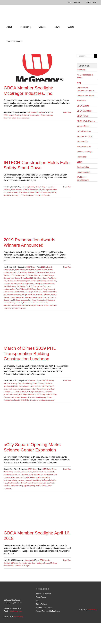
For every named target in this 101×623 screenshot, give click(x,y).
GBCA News (30, 267)
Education (81, 101)
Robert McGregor (47, 115)
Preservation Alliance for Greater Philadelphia (20, 306)
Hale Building (19, 292)
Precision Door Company (37, 397)
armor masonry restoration (24, 270)
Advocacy (81, 70)
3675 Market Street (49, 469)
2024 (51, 112)
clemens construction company (18, 281)
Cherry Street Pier (44, 278)
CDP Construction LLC (19, 275)
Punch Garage (92, 609)
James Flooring (42, 389)
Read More (67, 112)
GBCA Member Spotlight (12, 115)
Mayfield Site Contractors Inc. (36, 297)
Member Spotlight (37, 112)
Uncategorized (83, 172)
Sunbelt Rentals (44, 195)
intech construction (14, 295)
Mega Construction (38, 300)
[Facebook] (81, 589)
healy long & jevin (15, 389)
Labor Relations (84, 131)
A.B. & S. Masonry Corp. (13, 383)
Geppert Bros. (9, 292)
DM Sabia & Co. (22, 286)
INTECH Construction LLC (32, 190)
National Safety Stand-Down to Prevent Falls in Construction (28, 192)
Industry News (34, 187)
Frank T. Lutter (21, 289)
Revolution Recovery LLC (13, 195)
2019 (43, 267)
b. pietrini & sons (41, 270)
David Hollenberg (10, 286)
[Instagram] (95, 589)
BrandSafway (27, 383)
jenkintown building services (14, 480)
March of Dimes (20, 392)
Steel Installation (23, 118)
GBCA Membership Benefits (21, 563)
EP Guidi (45, 386)
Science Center (49, 483)
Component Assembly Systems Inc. (43, 281)
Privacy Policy (18, 617)
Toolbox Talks (83, 167)
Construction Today (85, 96)
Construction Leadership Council (85, 89)
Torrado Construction (11, 486)
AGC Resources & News (85, 76)
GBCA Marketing (84, 111)
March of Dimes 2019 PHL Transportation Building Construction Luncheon (30, 353)
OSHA (53, 192)
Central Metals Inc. (35, 275)
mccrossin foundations (33, 480)
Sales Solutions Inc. (30, 195)
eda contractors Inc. (18, 477)
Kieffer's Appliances (43, 295)
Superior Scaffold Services (23, 400)
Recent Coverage (84, 152)
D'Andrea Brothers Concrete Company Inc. (19, 283)
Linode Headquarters (17, 297)
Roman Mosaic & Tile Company (32, 483)
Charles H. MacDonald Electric (26, 278)
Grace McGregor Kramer (40, 563)
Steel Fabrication (10, 118)
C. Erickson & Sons (42, 272)
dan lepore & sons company (45, 283)
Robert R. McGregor (22, 566)
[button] (28, 41)
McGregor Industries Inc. (31, 115)
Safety (42, 187)
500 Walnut (50, 381)
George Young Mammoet (46, 289)
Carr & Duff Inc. (38, 383)
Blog (28, 112)
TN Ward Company (19, 308)
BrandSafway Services (26, 272)
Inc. (40, 292)
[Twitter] (91, 589)
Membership (29, 560)
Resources (81, 157)
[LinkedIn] (86, 589)
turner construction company (44, 400)
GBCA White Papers (86, 121)
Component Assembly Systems (30, 386)
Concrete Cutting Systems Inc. (32, 474)
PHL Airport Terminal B (27, 394)
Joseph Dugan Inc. (28, 295)
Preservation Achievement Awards (35, 303)
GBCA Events (83, 106)
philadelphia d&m (13, 483)
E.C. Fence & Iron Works (38, 286)
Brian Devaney (16, 190)
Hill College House (31, 292)
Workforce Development (82, 178)
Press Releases (84, 147)
